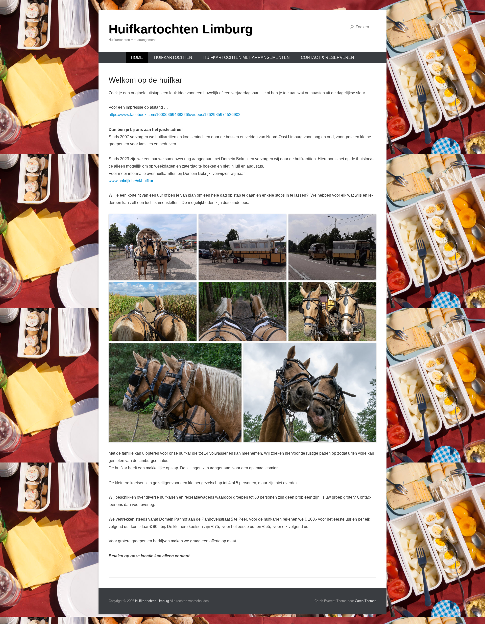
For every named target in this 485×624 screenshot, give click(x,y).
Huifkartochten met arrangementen (246, 57)
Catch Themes (365, 601)
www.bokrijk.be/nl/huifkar (131, 181)
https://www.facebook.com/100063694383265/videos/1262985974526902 (174, 114)
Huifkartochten (173, 57)
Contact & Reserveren (327, 57)
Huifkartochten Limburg (181, 29)
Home (137, 57)
